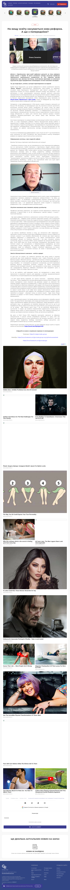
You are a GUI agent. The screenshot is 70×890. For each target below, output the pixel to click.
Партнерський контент (36, 874)
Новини (10, 3)
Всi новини (46, 869)
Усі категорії (34, 868)
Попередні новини (48, 868)
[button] (25, 803)
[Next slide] (65, 13)
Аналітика (46, 872)
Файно (37, 886)
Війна (45, 879)
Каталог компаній (22, 3)
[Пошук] (48, 4)
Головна (7, 798)
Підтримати (63, 4)
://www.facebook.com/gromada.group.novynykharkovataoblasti (38, 337)
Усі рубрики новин (14, 798)
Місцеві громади (60, 873)
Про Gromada (37, 3)
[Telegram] (32, 803)
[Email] (45, 803)
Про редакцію (60, 875)
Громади (30, 3)
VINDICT (14, 882)
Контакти (10, 5)
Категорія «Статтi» (23, 798)
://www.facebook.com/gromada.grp (35, 340)
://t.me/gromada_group (38, 334)
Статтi (35, 24)
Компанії (58, 869)
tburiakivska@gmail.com (8, 873)
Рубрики (15, 3)
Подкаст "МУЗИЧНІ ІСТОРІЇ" (35, 877)
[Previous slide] (4, 13)
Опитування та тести (61, 871)
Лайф (45, 876)
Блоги (32, 879)
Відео (32, 872)
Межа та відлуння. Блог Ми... (36, 870)
